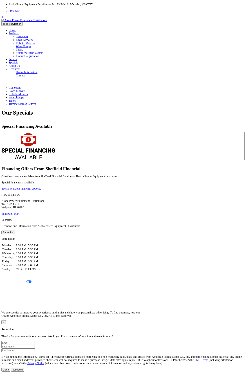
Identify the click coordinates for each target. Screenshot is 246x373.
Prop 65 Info (8, 300)
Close (6, 369)
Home (12, 30)
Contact (20, 75)
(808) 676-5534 (17, 7)
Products (14, 33)
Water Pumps (23, 46)
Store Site (14, 10)
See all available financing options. (21, 188)
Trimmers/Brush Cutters (29, 52)
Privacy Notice (9, 275)
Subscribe (8, 232)
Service (13, 59)
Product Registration (27, 56)
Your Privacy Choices (13, 281)
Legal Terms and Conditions (17, 288)
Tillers (19, 49)
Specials (13, 62)
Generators (22, 36)
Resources (14, 68)
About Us (14, 65)
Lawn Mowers (24, 39)
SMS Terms (8, 294)
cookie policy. (148, 312)
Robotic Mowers (25, 43)
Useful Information (26, 72)
